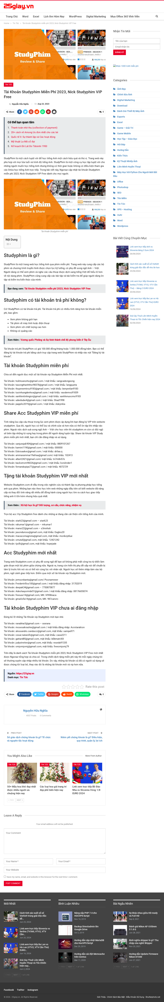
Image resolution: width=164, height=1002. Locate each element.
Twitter (20, 990)
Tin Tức (8, 84)
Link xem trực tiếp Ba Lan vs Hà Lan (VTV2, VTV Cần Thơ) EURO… (34, 947)
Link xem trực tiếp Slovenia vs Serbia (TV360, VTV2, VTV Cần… (35, 931)
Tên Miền (122, 198)
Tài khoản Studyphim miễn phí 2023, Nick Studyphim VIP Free (57, 288)
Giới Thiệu (101, 997)
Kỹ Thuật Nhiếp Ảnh (127, 161)
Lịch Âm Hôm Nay (54, 16)
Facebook (9, 990)
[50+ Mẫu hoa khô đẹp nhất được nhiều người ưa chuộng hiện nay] (22, 773)
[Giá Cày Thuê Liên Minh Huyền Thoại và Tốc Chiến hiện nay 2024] (11, 964)
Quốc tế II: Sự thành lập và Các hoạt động (33, 137)
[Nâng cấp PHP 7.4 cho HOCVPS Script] (65, 916)
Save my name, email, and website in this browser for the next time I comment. (42, 877)
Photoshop (122, 187)
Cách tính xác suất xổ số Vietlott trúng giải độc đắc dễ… (33, 916)
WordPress (75, 16)
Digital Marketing (96, 16)
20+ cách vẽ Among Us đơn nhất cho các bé (34, 132)
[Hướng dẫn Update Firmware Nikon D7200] (120, 958)
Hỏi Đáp (121, 144)
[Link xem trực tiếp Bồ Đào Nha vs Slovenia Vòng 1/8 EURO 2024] (87, 773)
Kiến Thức (122, 155)
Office (120, 181)
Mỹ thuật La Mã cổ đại (23, 141)
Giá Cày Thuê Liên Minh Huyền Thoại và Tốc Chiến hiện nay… (33, 963)
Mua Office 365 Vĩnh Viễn (125, 16)
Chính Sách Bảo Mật (116, 997)
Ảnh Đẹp (121, 89)
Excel (36, 16)
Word (25, 16)
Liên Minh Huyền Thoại (129, 166)
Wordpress (122, 226)
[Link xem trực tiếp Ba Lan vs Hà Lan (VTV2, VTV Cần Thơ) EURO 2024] (11, 948)
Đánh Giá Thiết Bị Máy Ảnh (130, 111)
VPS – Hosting (124, 209)
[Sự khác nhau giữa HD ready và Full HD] (120, 916)
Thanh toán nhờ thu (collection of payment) (34, 127)
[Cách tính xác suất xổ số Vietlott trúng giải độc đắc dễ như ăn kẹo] (11, 916)
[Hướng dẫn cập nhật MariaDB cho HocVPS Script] (65, 944)
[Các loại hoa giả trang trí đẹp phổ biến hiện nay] (55, 773)
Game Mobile (124, 133)
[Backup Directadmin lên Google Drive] (65, 930)
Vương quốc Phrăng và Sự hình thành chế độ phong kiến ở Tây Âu (56, 339)
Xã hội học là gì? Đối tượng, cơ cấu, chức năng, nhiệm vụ (51, 505)
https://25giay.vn (25, 673)
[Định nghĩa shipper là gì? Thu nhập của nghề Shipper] (120, 944)
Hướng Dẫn (123, 150)
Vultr (119, 215)
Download (122, 105)
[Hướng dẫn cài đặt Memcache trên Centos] (65, 958)
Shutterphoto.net (153, 997)
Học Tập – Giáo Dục (127, 139)
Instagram (33, 990)
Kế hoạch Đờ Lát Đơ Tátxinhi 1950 (29, 146)
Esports (121, 116)
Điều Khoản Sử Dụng (135, 997)
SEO (119, 192)
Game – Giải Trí (125, 128)
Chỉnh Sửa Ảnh (124, 94)
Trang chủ (12, 16)
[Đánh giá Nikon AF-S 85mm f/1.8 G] (120, 930)
